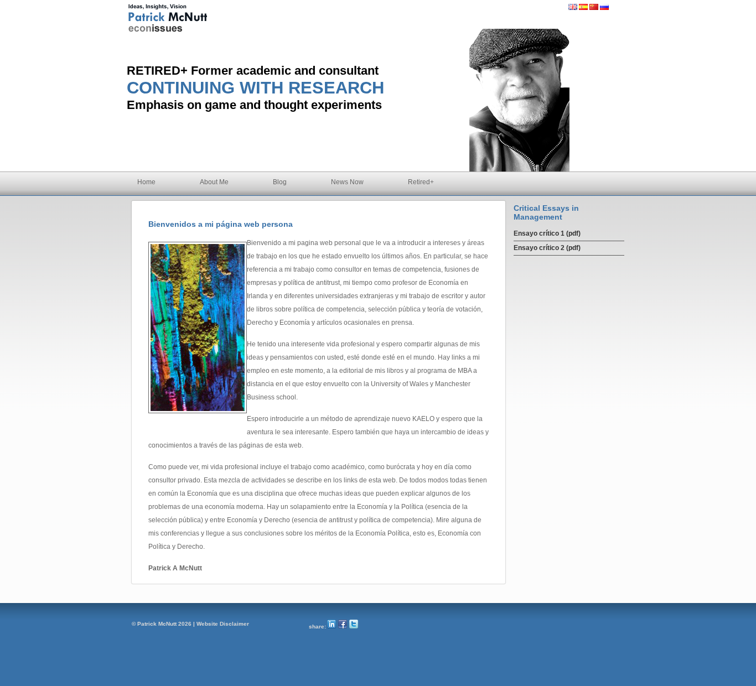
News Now (347, 182)
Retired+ (421, 182)
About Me (214, 182)
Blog (280, 182)
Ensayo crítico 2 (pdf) (547, 248)
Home (146, 182)
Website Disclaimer (222, 624)
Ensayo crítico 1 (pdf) (547, 233)
